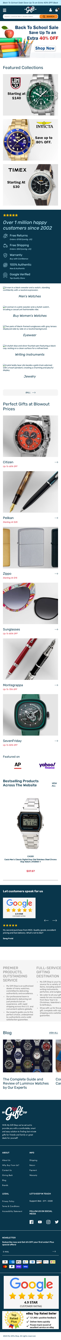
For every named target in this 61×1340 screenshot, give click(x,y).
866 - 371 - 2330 (45, 1201)
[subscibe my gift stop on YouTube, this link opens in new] (40, 1223)
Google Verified (20, 274)
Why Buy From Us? (10, 1165)
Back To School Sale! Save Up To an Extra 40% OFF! (28, 2)
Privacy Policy (8, 1201)
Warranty (16, 255)
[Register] (54, 1252)
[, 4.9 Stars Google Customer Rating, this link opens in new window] (31, 1292)
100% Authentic (20, 264)
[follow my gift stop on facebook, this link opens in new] (31, 1223)
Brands (5, 1185)
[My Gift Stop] (14, 1107)
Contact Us (7, 1170)
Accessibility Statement (12, 1211)
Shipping (33, 1160)
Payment (33, 1170)
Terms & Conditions (10, 1206)
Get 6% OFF (27, 1242)
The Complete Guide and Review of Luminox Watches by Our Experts (26, 1083)
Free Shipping (19, 245)
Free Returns (19, 235)
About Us (6, 1160)
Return (32, 1165)
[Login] (50, 10)
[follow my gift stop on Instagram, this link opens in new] (48, 1223)
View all (53, 1032)
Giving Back (7, 1175)
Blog (4, 1180)
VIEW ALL (54, 784)
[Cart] (56, 10)
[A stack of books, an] (30, 41)
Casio (30, 856)
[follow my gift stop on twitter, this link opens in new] (57, 1223)
